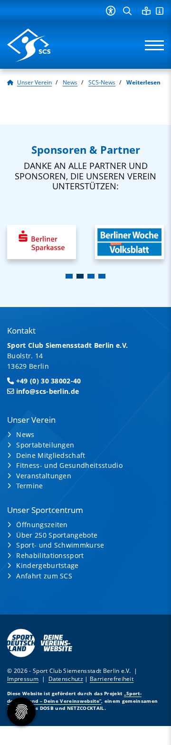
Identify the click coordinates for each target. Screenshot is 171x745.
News (70, 82)
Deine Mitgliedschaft (50, 455)
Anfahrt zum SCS (44, 575)
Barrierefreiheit (111, 678)
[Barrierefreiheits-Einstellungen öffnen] (110, 11)
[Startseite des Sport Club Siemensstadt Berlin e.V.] (42, 45)
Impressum (22, 678)
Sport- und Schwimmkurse (60, 544)
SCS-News (101, 82)
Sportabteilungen (45, 444)
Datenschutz (66, 678)
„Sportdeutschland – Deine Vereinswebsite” (74, 697)
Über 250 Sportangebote (56, 535)
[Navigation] (151, 45)
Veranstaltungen (43, 475)
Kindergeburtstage (47, 565)
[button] (69, 276)
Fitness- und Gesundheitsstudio (69, 465)
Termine (29, 485)
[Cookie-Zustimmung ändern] (21, 712)
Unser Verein (34, 82)
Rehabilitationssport (50, 555)
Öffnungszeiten (41, 524)
